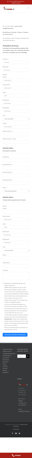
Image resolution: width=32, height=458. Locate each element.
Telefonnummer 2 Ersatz (9, 139)
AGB (26, 424)
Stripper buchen (7, 351)
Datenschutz (16, 426)
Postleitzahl (6, 108)
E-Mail (4, 123)
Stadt (4, 92)
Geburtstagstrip (7, 355)
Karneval (5, 368)
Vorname (5, 59)
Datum (4, 255)
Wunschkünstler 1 (7, 164)
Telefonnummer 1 (7, 131)
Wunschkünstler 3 (7, 180)
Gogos (4, 364)
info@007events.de (16, 3)
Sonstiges (5, 270)
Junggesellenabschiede (9, 353)
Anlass (4, 187)
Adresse (5, 74)
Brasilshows (6, 360)
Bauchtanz (5, 362)
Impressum (6, 372)
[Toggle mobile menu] (28, 8)
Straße (4, 77)
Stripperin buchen (7, 349)
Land (4, 115)
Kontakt (5, 370)
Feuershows (6, 357)
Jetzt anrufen (21, 1)
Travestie (5, 366)
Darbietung (6, 157)
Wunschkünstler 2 (7, 172)
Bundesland (6, 100)
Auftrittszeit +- (6, 263)
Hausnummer (6, 84)
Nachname (5, 67)
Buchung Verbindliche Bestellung (15, 334)
